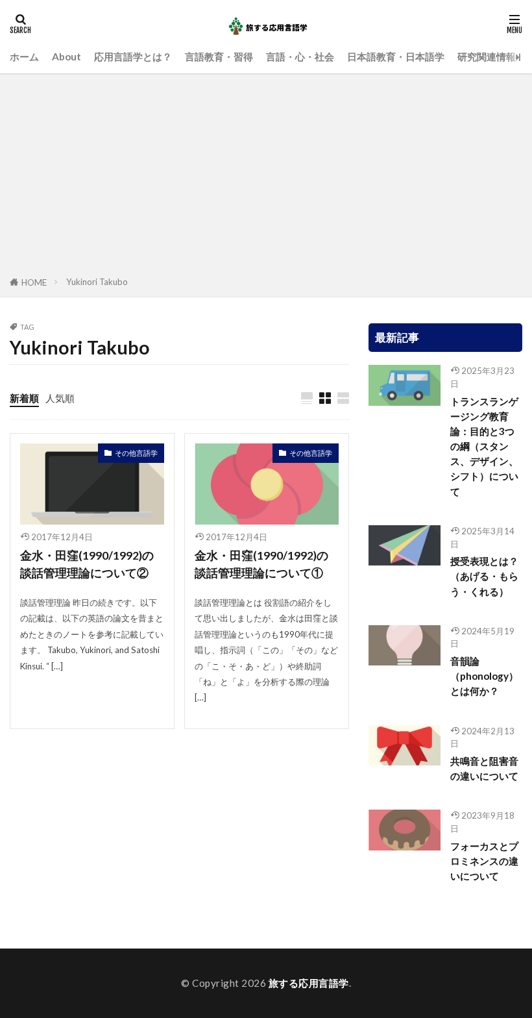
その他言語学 (136, 453)
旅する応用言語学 (309, 983)
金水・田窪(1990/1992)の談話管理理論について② (87, 564)
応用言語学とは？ (133, 56)
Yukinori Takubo (97, 282)
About (66, 56)
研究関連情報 (486, 56)
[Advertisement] (266, 177)
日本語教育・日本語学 (395, 56)
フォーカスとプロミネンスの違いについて (484, 861)
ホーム (24, 56)
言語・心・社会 (300, 56)
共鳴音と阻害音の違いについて (484, 768)
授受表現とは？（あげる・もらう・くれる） (484, 576)
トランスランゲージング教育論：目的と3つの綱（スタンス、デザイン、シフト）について (484, 446)
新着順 (24, 398)
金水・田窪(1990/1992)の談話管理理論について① (261, 564)
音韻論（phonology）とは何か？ (484, 676)
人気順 (60, 398)
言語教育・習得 (219, 56)
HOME (34, 282)
